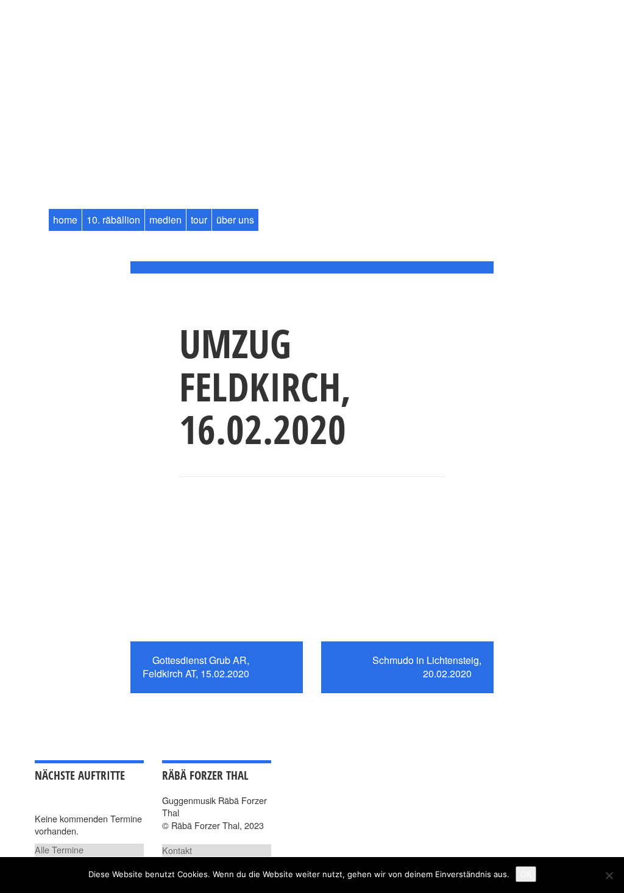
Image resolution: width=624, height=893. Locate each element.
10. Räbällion (113, 220)
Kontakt (177, 850)
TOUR (199, 220)
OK (525, 874)
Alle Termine (59, 849)
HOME (65, 220)
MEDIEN (165, 220)
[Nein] (609, 875)
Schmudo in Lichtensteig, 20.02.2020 (426, 667)
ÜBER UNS (235, 220)
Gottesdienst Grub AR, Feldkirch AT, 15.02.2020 (196, 667)
